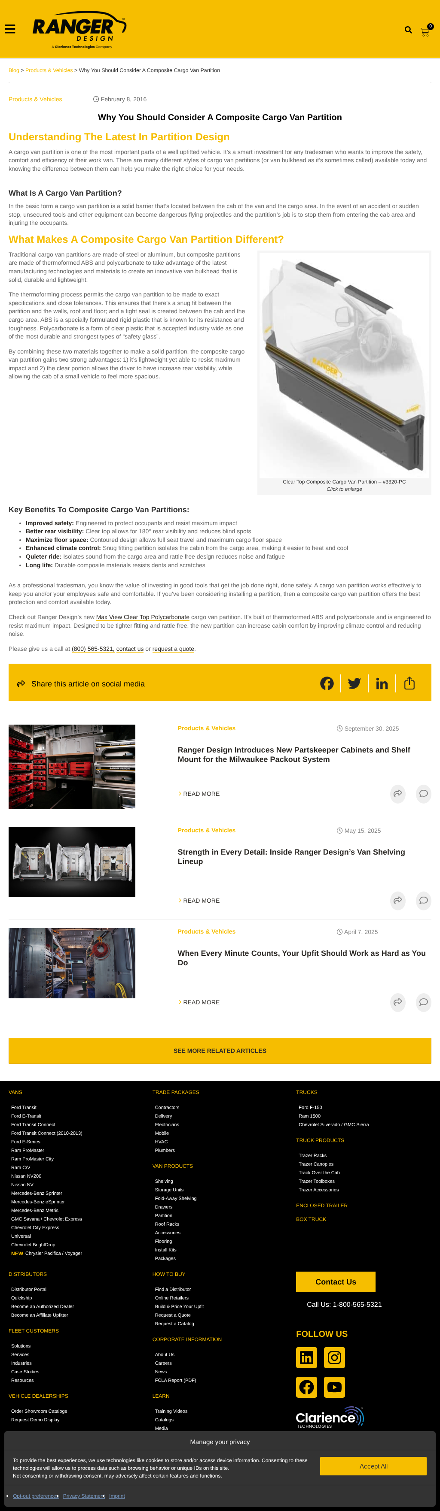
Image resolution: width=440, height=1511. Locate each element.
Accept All (374, 1466)
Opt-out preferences (36, 1496)
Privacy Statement (84, 1496)
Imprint (117, 1496)
